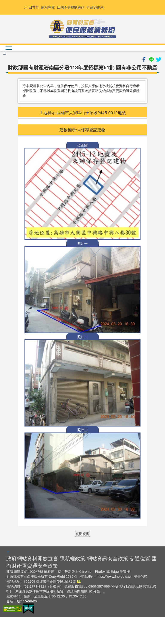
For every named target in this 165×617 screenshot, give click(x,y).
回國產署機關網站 (70, 7)
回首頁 (34, 7)
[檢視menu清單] (8, 48)
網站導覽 (48, 7)
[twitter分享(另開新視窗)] (158, 58)
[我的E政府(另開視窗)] (28, 608)
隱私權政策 (72, 558)
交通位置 (140, 558)
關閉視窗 (82, 533)
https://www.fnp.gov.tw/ (114, 576)
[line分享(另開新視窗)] (151, 58)
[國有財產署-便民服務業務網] (82, 28)
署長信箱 (140, 576)
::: (25, 7)
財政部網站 (95, 7)
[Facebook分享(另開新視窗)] (144, 58)
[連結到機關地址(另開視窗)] (79, 581)
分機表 (55, 586)
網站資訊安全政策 (107, 558)
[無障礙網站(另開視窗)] (13, 608)
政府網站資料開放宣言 (32, 558)
